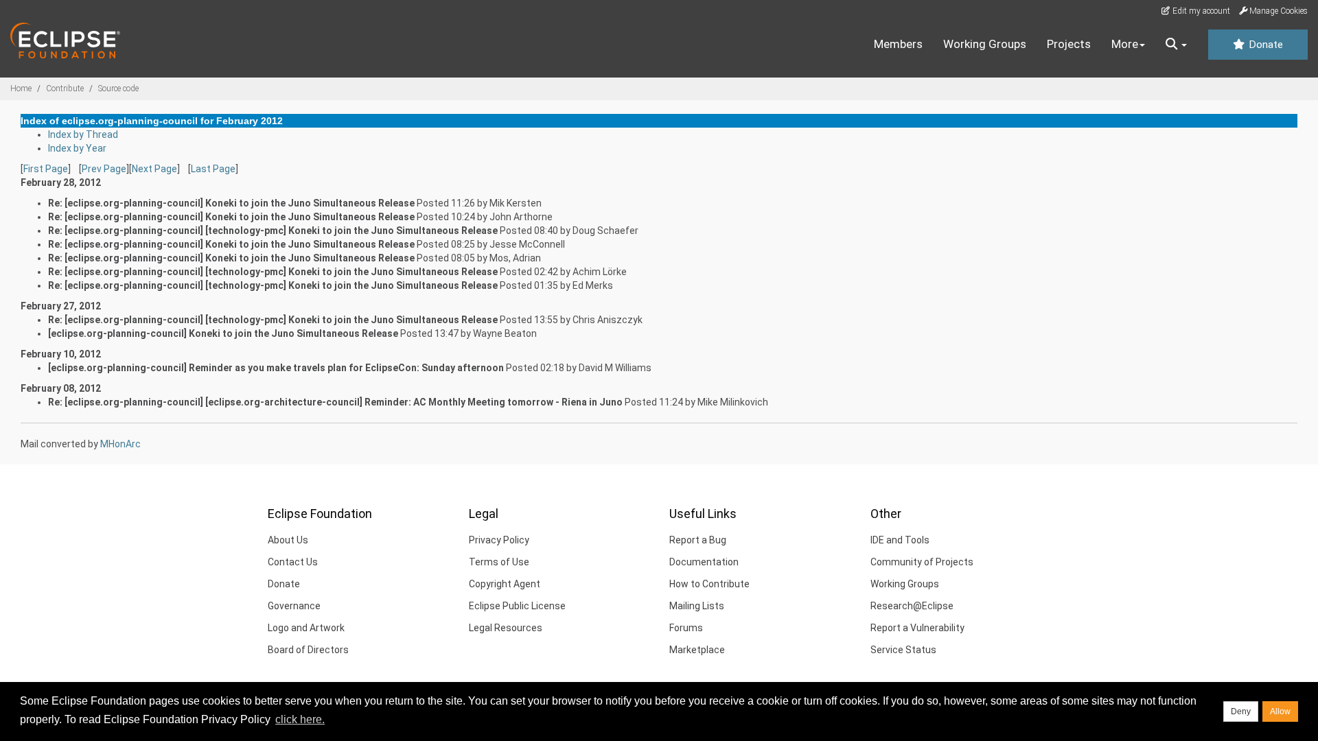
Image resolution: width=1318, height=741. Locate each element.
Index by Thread (83, 134)
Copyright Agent (504, 583)
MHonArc (120, 443)
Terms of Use (499, 561)
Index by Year (77, 148)
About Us (288, 539)
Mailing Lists (696, 605)
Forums (686, 627)
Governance (294, 605)
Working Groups (984, 44)
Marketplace (697, 649)
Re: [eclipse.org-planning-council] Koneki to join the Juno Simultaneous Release (231, 203)
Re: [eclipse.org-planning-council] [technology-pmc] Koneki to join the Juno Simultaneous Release (273, 230)
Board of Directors (308, 649)
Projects (1069, 44)
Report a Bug (697, 539)
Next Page (154, 168)
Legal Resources (505, 627)
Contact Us (293, 561)
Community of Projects (921, 561)
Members (898, 44)
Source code (118, 88)
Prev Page (104, 168)
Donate (1264, 44)
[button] (1176, 44)
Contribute (65, 88)
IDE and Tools (899, 539)
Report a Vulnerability (917, 627)
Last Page (213, 168)
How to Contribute (709, 583)
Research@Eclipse (911, 605)
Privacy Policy (499, 539)
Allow (1280, 711)
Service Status (903, 649)
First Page (45, 168)
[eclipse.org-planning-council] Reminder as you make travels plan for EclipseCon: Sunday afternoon (276, 367)
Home (21, 88)
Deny (1241, 711)
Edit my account (1200, 11)
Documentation (704, 561)
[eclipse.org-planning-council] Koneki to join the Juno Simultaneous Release (223, 333)
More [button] (1124, 44)
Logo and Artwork (306, 627)
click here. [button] (300, 719)
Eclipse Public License (517, 605)
